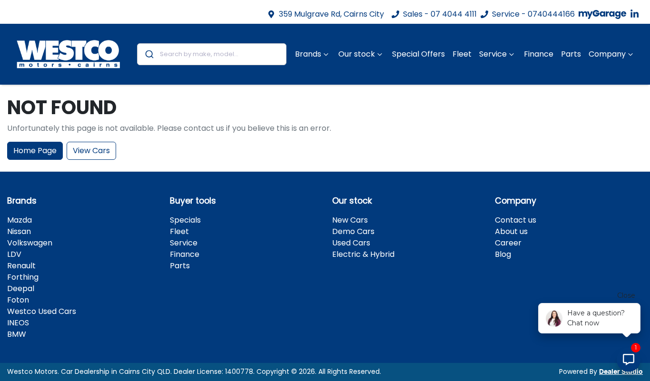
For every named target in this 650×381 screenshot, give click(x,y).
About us (511, 231)
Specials (185, 220)
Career (508, 242)
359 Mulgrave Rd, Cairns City (331, 14)
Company (607, 54)
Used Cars (351, 242)
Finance (538, 54)
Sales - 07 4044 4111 (440, 14)
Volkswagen (29, 242)
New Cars (350, 220)
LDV (14, 254)
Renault (21, 265)
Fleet (462, 54)
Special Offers (418, 54)
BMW (16, 334)
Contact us (515, 220)
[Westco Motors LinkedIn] (636, 14)
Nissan (19, 231)
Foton (18, 299)
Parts (571, 54)
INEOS (18, 322)
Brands (308, 54)
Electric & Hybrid (363, 254)
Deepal (20, 288)
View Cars (91, 150)
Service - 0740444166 (533, 14)
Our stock (356, 54)
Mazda (19, 220)
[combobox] (211, 54)
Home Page (35, 150)
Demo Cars (353, 231)
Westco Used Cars (41, 311)
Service (493, 54)
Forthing (23, 277)
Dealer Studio (621, 372)
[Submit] (149, 54)
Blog (503, 254)
